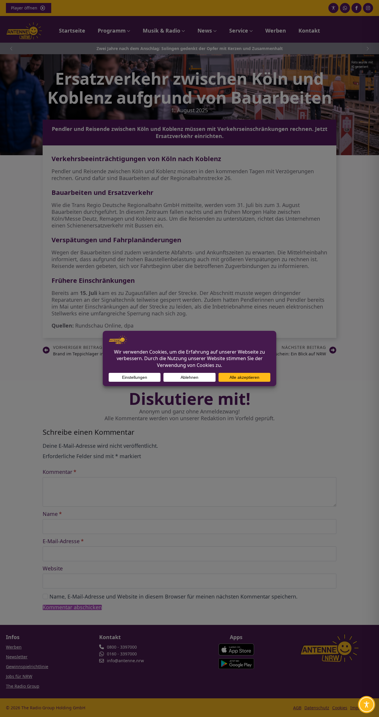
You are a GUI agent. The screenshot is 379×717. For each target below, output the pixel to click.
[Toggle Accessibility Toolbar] (367, 705)
